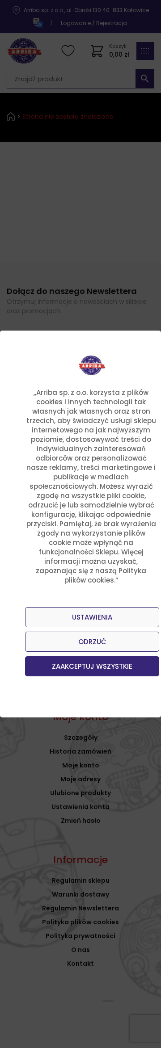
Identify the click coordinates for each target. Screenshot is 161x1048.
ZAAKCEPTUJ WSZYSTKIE (92, 666)
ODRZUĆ (92, 641)
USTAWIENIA (92, 617)
